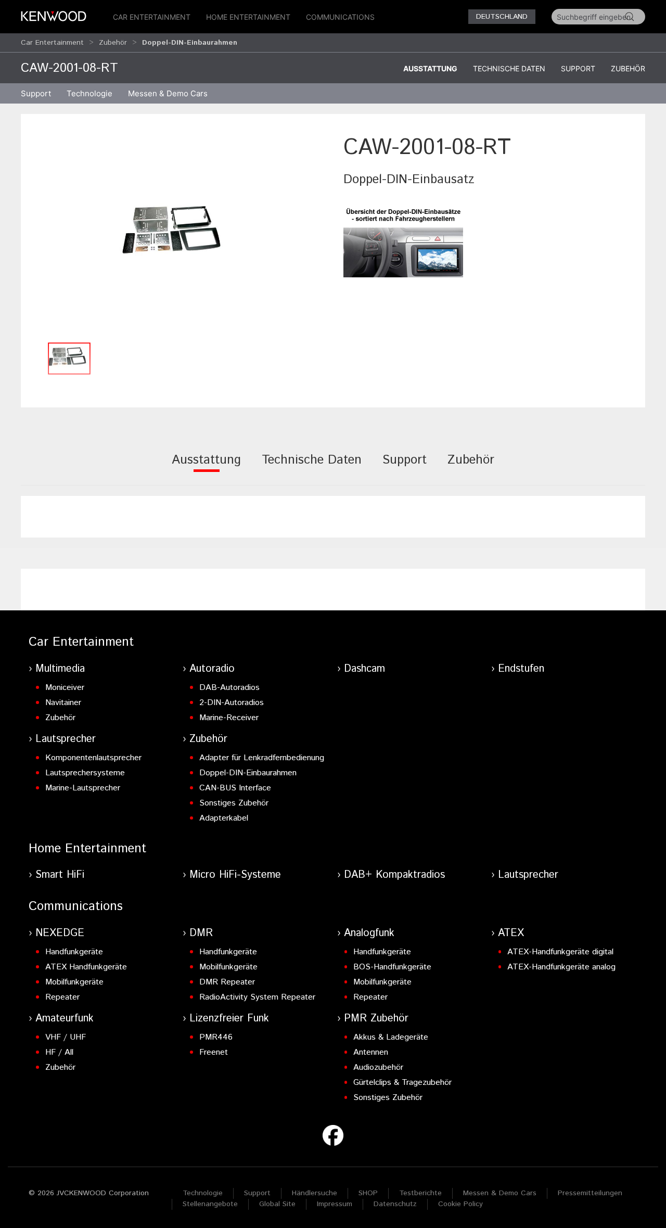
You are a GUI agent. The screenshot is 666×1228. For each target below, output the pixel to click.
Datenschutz (395, 1204)
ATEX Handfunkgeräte (86, 967)
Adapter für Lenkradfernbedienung (261, 758)
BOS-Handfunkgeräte (392, 967)
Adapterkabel (223, 818)
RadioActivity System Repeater (257, 997)
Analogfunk (369, 933)
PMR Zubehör (376, 1018)
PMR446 (216, 1037)
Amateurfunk (64, 1018)
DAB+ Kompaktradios (394, 874)
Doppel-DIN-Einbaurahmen (248, 773)
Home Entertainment (248, 16)
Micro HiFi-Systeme (235, 874)
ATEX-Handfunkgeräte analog (561, 967)
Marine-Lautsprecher (82, 788)
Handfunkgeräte (74, 952)
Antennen (370, 1052)
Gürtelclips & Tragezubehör (402, 1083)
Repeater (62, 997)
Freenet (213, 1052)
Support (578, 68)
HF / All (59, 1052)
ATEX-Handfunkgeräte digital (560, 952)
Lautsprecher (65, 739)
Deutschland (502, 16)
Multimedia (60, 668)
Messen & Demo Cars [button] (168, 93)
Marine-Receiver (229, 718)
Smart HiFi (59, 874)
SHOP (368, 1193)
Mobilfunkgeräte (74, 982)
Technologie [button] (89, 93)
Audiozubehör (378, 1067)
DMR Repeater (227, 982)
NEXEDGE (59, 933)
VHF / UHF (65, 1037)
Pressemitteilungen (590, 1193)
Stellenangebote (210, 1204)
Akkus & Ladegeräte (390, 1037)
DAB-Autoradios (229, 688)
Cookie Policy (460, 1204)
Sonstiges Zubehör (233, 803)
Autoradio (212, 668)
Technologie (203, 1193)
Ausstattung (430, 68)
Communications (340, 16)
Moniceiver (64, 688)
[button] (177, 234)
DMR (201, 933)
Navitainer (63, 703)
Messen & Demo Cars (499, 1193)
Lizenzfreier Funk (229, 1018)
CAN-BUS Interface (235, 788)
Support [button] (36, 93)
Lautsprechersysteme (85, 773)
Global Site (277, 1204)
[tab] (206, 467)
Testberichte (420, 1193)
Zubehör (113, 42)
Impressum (334, 1204)
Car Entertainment (151, 16)
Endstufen (521, 668)
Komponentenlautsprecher (93, 758)
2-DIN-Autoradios (231, 703)
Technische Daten (509, 68)
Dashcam (364, 668)
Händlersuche (314, 1193)
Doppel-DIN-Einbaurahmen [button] (189, 42)
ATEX (511, 933)
